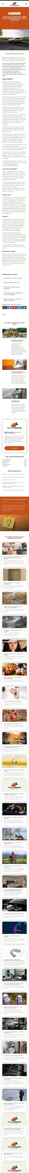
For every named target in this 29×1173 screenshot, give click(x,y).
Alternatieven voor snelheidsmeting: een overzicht (13, 936)
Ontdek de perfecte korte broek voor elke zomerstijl (13, 631)
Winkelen (5, 466)
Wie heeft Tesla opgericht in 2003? (14, 278)
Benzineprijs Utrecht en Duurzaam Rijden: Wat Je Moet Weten (14, 1079)
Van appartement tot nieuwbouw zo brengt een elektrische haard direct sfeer (13, 483)
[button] (3, 3)
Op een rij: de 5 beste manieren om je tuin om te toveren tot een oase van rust (14, 747)
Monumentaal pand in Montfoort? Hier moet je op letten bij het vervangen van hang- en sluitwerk (14, 557)
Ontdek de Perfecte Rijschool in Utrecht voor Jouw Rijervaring (14, 1032)
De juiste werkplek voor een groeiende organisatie (13, 477)
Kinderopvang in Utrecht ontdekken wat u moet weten (13, 866)
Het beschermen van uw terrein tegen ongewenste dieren (12, 843)
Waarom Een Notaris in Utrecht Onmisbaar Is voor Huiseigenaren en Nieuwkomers (14, 984)
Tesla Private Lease (14, 202)
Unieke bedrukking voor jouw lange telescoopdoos (12, 583)
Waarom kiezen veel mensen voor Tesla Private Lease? (14, 299)
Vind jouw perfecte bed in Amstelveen (12, 701)
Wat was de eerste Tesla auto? (14, 282)
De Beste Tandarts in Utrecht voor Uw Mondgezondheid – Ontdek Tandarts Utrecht (14, 960)
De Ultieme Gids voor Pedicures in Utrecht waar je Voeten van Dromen (13, 1007)
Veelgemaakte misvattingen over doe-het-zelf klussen (14, 770)
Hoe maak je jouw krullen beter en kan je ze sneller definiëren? (13, 1154)
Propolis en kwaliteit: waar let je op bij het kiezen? (13, 490)
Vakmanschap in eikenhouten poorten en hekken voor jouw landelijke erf (13, 607)
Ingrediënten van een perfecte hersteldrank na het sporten (14, 818)
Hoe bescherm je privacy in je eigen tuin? (13, 723)
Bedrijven (5, 462)
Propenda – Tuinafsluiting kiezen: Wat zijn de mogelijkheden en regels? (14, 794)
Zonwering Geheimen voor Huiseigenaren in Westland (14, 654)
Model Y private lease (17, 211)
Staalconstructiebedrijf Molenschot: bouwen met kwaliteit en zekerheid (13, 487)
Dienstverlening (6, 459)
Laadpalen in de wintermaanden (9, 479)
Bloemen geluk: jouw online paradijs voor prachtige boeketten (13, 678)
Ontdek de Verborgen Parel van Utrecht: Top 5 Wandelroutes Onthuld (14, 1104)
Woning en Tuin (6, 464)
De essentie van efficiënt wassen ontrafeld (13, 1055)
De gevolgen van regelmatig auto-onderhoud (14, 913)
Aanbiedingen (15, 13)
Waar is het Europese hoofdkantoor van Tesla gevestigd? (14, 293)
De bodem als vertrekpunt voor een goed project (13, 474)
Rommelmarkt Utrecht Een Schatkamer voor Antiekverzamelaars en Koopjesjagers (14, 1129)
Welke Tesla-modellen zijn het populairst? (14, 287)
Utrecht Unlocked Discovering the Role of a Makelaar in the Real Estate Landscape (13, 890)
